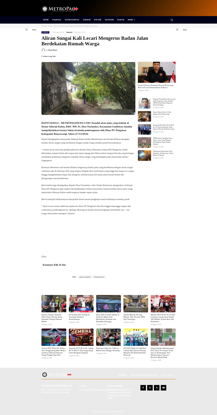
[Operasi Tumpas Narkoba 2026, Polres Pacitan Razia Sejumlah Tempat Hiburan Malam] (53, 303)
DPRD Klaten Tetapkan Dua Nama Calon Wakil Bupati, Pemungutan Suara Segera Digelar (162, 141)
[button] (172, 20)
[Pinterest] (161, 49)
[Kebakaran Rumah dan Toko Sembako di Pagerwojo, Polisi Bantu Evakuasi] (144, 155)
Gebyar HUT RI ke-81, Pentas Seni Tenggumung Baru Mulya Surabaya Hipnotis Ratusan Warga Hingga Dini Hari (53, 351)
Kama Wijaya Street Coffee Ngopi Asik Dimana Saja (162, 113)
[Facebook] (149, 49)
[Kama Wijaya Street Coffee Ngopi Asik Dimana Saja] (144, 116)
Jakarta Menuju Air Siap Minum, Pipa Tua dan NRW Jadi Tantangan (134, 317)
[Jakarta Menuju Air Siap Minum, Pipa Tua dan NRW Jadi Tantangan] (135, 303)
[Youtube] (163, 388)
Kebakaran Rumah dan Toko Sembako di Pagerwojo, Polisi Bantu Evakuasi (163, 153)
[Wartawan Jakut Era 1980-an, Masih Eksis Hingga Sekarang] (108, 337)
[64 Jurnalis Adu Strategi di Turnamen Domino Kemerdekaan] (81, 303)
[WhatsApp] (173, 49)
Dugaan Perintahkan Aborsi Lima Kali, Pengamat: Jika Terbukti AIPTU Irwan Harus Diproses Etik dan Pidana (164, 102)
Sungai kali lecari (99, 277)
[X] (155, 49)
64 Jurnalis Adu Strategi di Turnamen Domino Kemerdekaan (79, 317)
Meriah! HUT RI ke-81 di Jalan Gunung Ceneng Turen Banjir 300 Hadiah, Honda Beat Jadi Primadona (163, 318)
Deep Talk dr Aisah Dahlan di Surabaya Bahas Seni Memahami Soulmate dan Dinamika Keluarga (107, 318)
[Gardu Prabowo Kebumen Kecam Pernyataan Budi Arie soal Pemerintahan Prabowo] (157, 72)
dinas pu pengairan (85, 277)
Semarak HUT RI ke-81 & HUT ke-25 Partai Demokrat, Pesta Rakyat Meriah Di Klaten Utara (163, 127)
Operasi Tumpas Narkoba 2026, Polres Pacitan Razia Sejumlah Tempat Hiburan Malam (51, 318)
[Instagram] (150, 388)
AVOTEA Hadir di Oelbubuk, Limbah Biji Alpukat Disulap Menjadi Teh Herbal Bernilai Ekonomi (135, 351)
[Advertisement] (88, 236)
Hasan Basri (52, 50)
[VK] (167, 49)
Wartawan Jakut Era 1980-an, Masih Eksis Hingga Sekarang (108, 349)
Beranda (43, 26)
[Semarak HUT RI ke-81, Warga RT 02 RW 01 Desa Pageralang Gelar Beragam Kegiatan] (81, 337)
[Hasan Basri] (43, 50)
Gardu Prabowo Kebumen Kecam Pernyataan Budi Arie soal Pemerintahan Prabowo (156, 86)
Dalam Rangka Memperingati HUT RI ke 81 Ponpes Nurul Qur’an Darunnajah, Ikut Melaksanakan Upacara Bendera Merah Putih (162, 352)
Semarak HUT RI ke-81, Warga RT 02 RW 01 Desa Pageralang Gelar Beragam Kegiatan (81, 350)
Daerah (50, 26)
